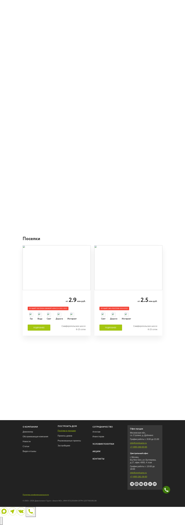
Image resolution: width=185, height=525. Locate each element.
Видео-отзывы (29, 451)
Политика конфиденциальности (36, 495)
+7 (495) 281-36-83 (138, 477)
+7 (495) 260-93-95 (138, 447)
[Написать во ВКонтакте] (21, 515)
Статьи (26, 446)
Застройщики (64, 446)
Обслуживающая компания (35, 436)
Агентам (96, 432)
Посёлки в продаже (67, 431)
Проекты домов (65, 436)
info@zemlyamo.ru (138, 443)
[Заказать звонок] (31, 512)
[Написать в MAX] (4, 515)
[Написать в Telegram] (13, 515)
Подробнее (39, 328)
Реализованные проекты (69, 441)
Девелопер (28, 432)
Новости (27, 441)
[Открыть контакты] (1, 521)
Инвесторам (98, 436)
